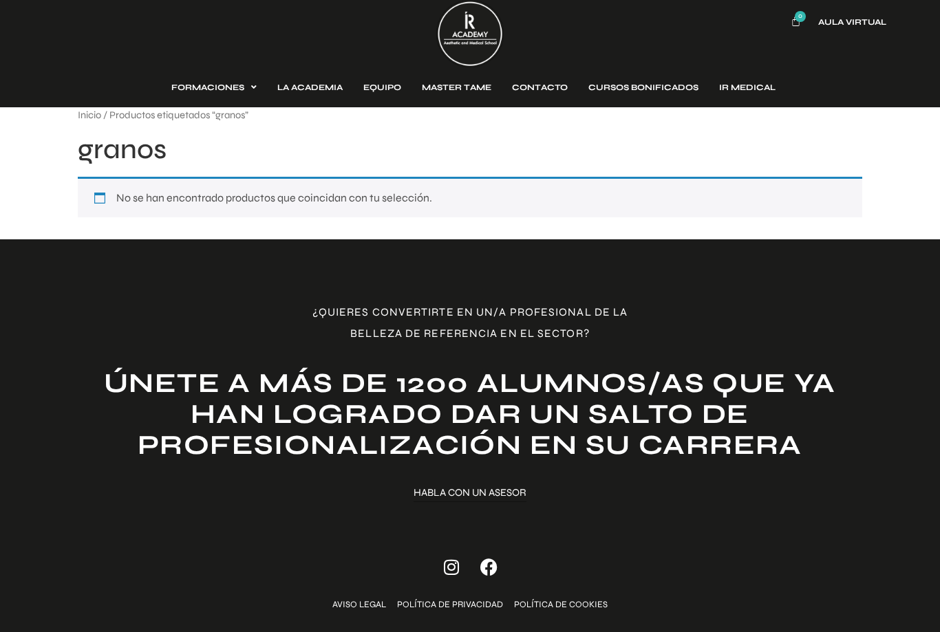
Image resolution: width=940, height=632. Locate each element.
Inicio (89, 115)
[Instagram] (451, 567)
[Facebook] (489, 567)
